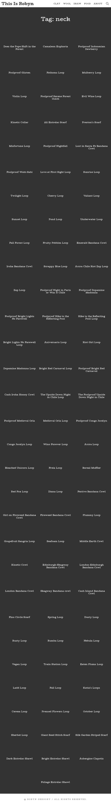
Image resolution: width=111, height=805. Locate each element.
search (107, 3)
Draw (77, 3)
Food (87, 3)
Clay (56, 3)
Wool (67, 3)
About (98, 3)
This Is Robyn (17, 3)
